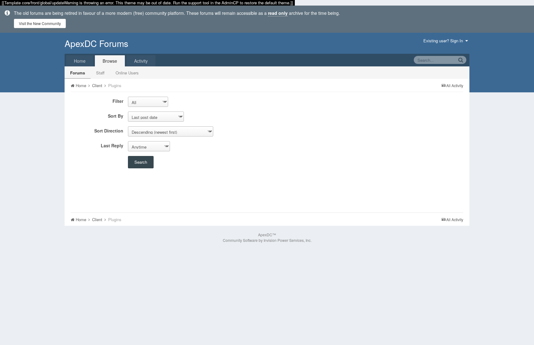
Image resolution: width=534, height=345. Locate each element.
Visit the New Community (40, 23)
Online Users (127, 73)
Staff (100, 73)
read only (278, 13)
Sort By (115, 116)
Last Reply (112, 145)
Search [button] (140, 162)
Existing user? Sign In (444, 41)
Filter (117, 101)
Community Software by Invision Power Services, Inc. (267, 240)
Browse (110, 61)
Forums (77, 73)
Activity (141, 61)
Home (80, 61)
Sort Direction (108, 130)
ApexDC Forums (96, 43)
